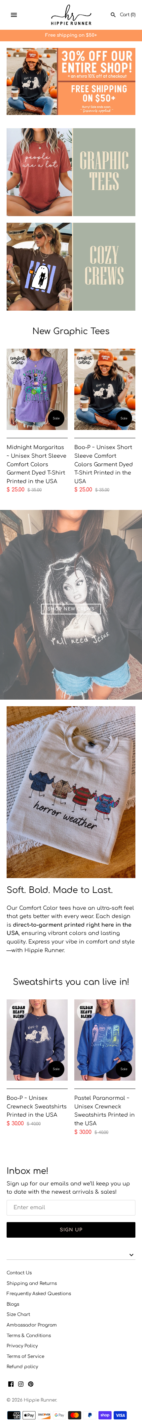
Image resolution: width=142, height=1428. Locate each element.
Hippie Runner (40, 1400)
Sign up (71, 1229)
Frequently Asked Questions (39, 1293)
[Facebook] (11, 1385)
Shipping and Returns (32, 1283)
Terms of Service (25, 1356)
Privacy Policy (22, 1345)
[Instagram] (20, 1385)
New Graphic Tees (71, 331)
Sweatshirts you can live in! (71, 982)
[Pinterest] (30, 1385)
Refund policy (22, 1366)
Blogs (13, 1304)
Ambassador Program (32, 1325)
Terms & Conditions (29, 1335)
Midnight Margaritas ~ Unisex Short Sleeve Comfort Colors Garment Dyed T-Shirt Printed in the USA (36, 464)
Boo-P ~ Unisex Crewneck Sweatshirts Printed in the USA (37, 1106)
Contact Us (19, 1272)
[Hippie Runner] (71, 14)
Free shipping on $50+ (71, 35)
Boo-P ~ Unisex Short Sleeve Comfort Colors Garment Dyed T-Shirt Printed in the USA (103, 464)
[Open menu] (14, 15)
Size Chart (18, 1314)
